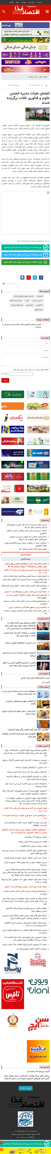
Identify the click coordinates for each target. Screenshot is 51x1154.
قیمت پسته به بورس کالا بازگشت (33, 846)
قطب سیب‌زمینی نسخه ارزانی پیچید (33, 841)
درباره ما (39, 2)
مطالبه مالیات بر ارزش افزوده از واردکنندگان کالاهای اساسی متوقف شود (26, 910)
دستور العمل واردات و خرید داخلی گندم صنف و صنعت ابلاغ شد (25, 602)
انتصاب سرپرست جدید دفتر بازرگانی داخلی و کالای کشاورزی (27, 532)
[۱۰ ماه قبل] (43, 724)
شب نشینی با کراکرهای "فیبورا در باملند (20, 643)
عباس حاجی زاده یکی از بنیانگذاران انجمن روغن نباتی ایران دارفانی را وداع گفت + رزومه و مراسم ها (26, 565)
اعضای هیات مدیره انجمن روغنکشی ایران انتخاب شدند (25, 576)
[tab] (25, 554)
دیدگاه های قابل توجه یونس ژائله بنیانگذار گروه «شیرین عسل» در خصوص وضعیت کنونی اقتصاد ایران (24, 917)
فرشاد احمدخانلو (16, 300)
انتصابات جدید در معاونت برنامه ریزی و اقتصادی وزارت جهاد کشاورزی (25, 544)
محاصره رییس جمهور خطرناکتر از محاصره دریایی (27, 607)
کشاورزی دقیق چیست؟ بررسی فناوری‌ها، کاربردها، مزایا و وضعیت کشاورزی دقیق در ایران (24, 792)
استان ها (44, 1067)
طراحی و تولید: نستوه (23, 1137)
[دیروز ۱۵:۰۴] (43, 626)
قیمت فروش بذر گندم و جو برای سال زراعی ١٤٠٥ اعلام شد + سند (25, 571)
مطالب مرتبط (42, 319)
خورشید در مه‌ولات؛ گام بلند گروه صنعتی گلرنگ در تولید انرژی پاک (20, 634)
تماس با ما (31, 2)
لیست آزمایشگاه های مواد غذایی (35, 678)
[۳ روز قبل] (43, 666)
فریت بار (46, 682)
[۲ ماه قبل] (43, 704)
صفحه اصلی (43, 76)
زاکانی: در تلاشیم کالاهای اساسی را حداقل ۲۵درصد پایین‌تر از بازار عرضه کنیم (19, 664)
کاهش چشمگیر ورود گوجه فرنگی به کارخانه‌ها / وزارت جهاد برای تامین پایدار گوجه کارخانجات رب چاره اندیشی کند (20, 625)
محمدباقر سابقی (17, 305)
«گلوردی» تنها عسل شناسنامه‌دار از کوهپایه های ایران (19, 735)
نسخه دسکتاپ (25, 1088)
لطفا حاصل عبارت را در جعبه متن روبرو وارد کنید (31, 370)
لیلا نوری (29, 305)
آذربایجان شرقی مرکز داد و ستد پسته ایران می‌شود (19, 654)
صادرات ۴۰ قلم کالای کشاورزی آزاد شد (31, 949)
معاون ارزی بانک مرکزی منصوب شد (33, 549)
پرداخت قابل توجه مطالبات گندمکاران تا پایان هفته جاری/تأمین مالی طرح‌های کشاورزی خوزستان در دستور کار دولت (27, 1077)
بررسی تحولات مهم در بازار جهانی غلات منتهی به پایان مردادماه (25, 864)
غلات (27, 300)
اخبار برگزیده (32, 76)
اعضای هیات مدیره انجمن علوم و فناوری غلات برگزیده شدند (28, 98)
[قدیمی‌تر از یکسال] (43, 737)
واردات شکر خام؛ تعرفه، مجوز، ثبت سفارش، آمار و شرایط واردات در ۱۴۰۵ (24, 881)
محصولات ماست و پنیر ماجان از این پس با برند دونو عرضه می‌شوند (19, 693)
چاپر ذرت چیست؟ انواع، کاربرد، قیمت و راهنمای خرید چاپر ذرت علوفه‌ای (25, 824)
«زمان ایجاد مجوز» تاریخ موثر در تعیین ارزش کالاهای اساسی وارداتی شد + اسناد (26, 924)
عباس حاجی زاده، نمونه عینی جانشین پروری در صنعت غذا (25, 612)
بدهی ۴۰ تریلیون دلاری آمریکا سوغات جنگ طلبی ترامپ (24, 944)
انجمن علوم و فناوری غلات (23, 296)
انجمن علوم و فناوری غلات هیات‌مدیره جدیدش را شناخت (21, 326)
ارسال (5, 380)
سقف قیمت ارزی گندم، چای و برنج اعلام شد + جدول (26, 591)
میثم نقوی (38, 309)
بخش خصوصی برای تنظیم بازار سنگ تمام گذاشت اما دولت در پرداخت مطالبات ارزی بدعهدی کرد (26, 939)
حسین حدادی (37, 300)
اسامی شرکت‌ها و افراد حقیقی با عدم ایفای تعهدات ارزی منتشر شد (24, 931)
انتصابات (44, 520)
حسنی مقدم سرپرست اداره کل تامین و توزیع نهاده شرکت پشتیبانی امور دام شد (27, 526)
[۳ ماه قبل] (43, 714)
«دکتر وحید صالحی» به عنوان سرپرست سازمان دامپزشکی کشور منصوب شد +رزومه (28, 538)
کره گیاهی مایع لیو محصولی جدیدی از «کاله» (21, 703)
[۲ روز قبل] (43, 636)
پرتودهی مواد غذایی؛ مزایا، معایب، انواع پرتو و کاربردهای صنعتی (24, 587)
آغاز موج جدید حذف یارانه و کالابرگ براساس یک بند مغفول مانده (26, 596)
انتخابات (39, 296)
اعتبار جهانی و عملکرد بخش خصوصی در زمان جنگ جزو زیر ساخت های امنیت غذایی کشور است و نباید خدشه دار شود (24, 901)
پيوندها (24, 2)
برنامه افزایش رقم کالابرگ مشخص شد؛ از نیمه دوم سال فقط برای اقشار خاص (24, 852)
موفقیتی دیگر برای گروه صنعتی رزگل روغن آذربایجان (28, 729)
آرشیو (17, 2)
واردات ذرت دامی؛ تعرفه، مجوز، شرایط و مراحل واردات (25, 858)
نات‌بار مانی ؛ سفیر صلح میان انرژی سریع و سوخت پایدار (19, 713)
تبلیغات (11, 2)
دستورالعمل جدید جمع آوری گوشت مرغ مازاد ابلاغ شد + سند (24, 817)
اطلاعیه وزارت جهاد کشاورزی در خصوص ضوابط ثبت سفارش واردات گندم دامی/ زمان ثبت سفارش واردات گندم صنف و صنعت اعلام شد (26, 801)
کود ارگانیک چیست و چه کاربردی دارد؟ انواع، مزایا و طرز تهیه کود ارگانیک (25, 581)
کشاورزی (39, 305)
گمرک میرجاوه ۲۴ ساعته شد (35, 837)
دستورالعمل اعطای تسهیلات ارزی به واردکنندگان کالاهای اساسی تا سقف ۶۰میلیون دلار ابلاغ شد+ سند (24, 831)
